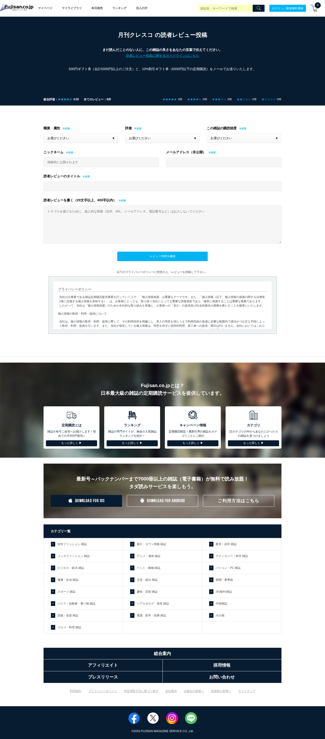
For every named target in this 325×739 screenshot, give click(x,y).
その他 (220, 615)
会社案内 (171, 691)
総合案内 (162, 653)
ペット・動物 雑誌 (148, 568)
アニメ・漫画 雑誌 (148, 556)
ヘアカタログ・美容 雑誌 (153, 603)
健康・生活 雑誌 (68, 579)
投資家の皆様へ (221, 691)
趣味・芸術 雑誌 (147, 591)
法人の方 (142, 8)
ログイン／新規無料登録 (287, 8)
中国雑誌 (221, 603)
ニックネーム (54, 152)
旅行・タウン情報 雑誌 (151, 544)
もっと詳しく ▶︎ (71, 443)
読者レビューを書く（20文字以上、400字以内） (80, 200)
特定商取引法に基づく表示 (141, 691)
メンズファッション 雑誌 (74, 556)
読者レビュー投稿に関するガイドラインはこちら (162, 56)
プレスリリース (103, 677)
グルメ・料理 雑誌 (69, 627)
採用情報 (222, 665)
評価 (128, 128)
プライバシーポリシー (102, 691)
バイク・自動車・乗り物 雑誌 (76, 603)
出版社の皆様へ (194, 691)
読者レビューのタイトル (62, 176)
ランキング (119, 8)
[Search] (259, 8)
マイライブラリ (72, 8)
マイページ (45, 8)
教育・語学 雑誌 (226, 544)
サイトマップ (246, 691)
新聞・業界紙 (224, 579)
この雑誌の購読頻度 (222, 128)
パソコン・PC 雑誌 (228, 568)
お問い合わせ (222, 677)
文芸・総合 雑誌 (147, 579)
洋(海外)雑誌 (224, 591)
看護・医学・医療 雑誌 (151, 615)
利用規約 (75, 691)
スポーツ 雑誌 (66, 591)
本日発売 (97, 8)
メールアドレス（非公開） (186, 152)
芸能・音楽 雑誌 (68, 615)
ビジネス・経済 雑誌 (71, 568)
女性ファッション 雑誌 (72, 544)
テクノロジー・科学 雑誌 (232, 556)
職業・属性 (52, 128)
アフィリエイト (103, 665)
